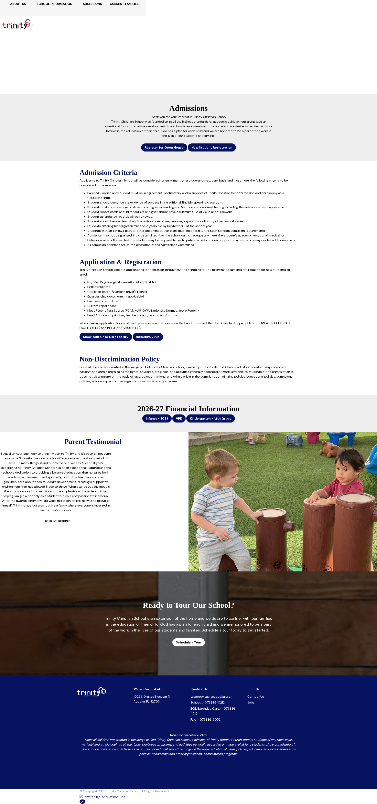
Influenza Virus (147, 337)
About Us (18, 4)
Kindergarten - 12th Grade (210, 418)
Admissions (92, 4)
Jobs (250, 702)
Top (82, 801)
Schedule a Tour (188, 642)
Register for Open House (164, 147)
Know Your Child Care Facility (105, 337)
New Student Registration (211, 147)
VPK (179, 418)
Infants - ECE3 (157, 418)
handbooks (192, 323)
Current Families (124, 4)
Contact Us (255, 696)
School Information (54, 4)
